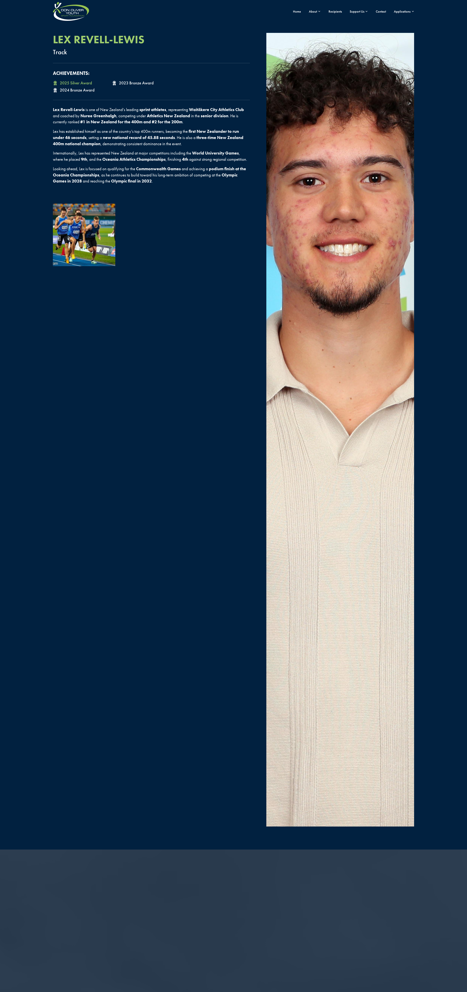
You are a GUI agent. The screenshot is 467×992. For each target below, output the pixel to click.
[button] (315, 11)
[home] (71, 11)
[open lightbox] (84, 235)
